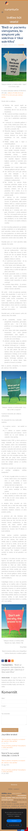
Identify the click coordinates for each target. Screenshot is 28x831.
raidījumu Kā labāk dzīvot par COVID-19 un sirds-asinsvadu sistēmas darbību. (12, 95)
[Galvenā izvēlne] (2, 12)
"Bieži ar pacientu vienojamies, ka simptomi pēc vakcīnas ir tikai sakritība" (13, 740)
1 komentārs (20, 45)
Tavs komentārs (5, 713)
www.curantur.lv (16, 793)
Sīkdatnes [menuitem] (14, 784)
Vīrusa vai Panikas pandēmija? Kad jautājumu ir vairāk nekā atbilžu (13, 746)
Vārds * (3, 698)
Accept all (14, 820)
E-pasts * (3, 706)
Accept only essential (14, 825)
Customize (16, 816)
